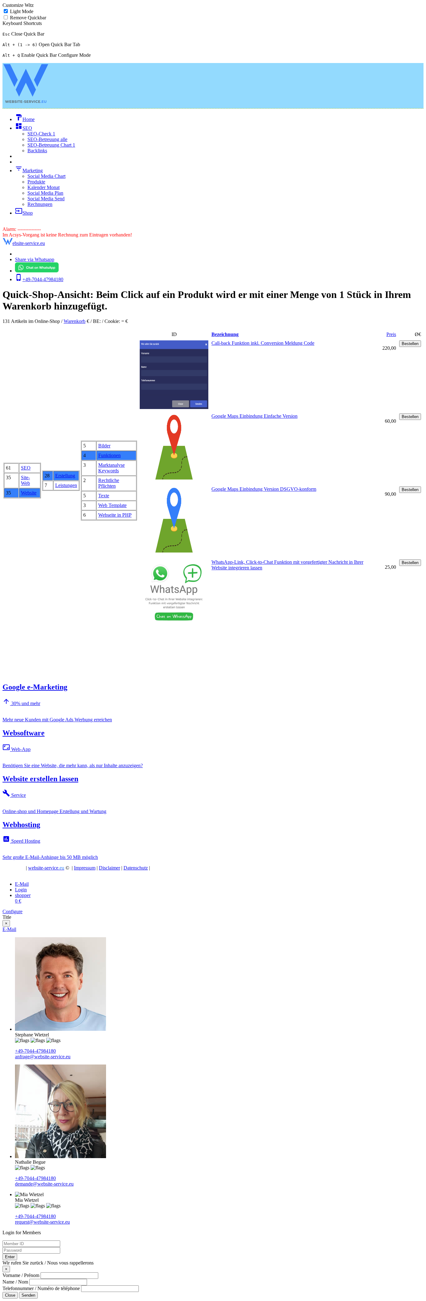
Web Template (112, 505)
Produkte (36, 181)
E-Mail (9, 929)
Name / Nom (15, 1281)
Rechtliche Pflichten (108, 483)
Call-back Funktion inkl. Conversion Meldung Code (262, 343)
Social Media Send (46, 198)
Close (10, 1295)
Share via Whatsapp (34, 259)
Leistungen (66, 485)
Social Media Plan (45, 193)
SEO (26, 467)
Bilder (104, 445)
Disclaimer (109, 867)
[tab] (22, 884)
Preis (391, 334)
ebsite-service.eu (28, 243)
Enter (10, 1257)
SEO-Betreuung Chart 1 (51, 145)
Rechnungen (39, 204)
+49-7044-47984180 (35, 1051)
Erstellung (65, 475)
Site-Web (25, 480)
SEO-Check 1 (41, 133)
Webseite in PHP (115, 515)
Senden (28, 1295)
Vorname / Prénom (20, 1275)
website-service (46, 867)
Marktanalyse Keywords (111, 467)
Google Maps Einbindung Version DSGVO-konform (263, 489)
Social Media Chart (46, 176)
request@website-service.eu (42, 1222)
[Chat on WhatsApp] (37, 270)
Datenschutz (135, 867)
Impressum (84, 867)
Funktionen (109, 455)
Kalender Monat (43, 187)
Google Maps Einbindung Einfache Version (254, 416)
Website (28, 492)
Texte (103, 495)
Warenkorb (74, 321)
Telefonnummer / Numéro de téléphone (41, 1288)
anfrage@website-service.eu (42, 1056)
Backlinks (37, 150)
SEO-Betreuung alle (47, 139)
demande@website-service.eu (44, 1183)
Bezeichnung (225, 334)
